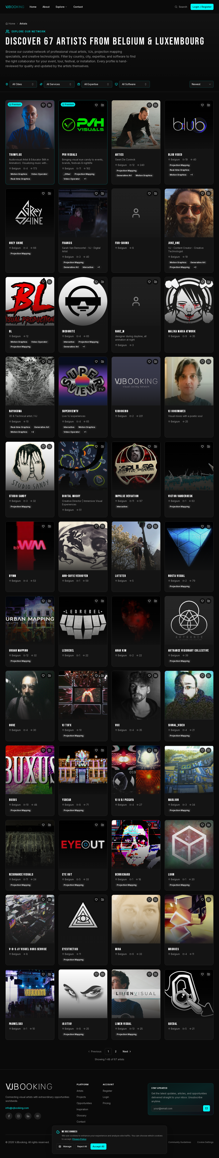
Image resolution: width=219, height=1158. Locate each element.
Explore (60, 6)
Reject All (82, 1146)
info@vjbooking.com (17, 1107)
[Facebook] (8, 1116)
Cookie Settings (205, 1142)
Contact (78, 6)
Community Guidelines (179, 1142)
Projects (81, 1097)
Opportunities (84, 1103)
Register (107, 1090)
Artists (80, 1090)
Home (33, 6)
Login (106, 1097)
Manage (67, 1146)
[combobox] (23, 84)
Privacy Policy (79, 1139)
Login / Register (202, 6)
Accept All (98, 1146)
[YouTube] (37, 1116)
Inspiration (82, 1109)
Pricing (107, 1103)
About (46, 6)
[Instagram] (18, 1116)
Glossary (81, 1115)
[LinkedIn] (28, 1116)
